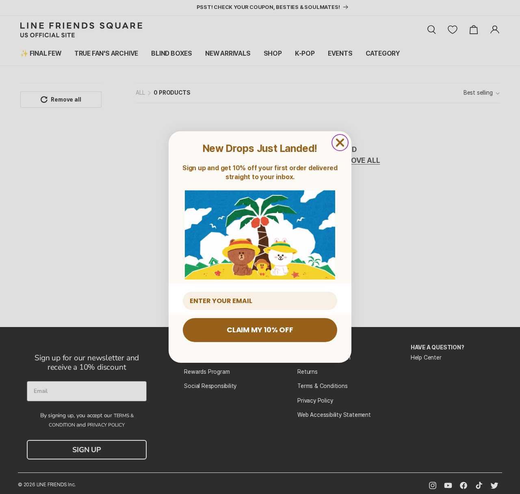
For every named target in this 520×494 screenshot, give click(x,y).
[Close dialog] (340, 142)
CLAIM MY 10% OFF (260, 330)
